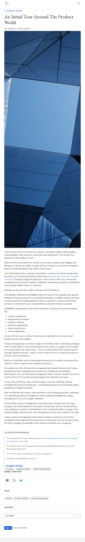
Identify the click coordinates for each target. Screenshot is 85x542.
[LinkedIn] (21, 480)
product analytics (23, 469)
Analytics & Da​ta (14, 11)
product (10, 469)
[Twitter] (14, 480)
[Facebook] (7, 480)
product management (41, 469)
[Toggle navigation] (78, 3)
